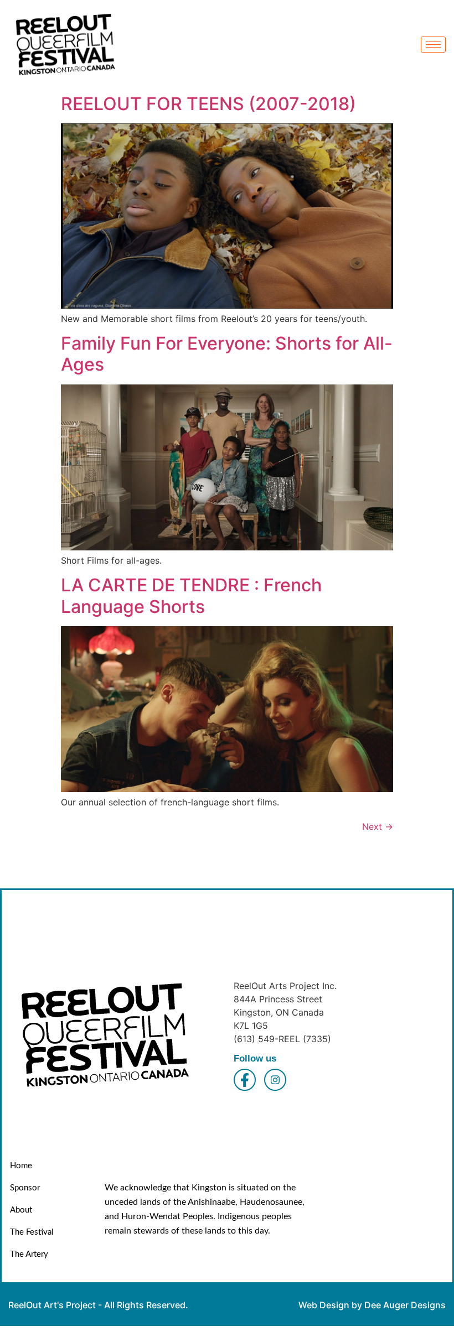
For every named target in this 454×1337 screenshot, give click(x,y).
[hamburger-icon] (433, 45)
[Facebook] (245, 1080)
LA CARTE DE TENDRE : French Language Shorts (191, 595)
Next (377, 826)
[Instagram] (275, 1080)
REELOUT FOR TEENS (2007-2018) (208, 104)
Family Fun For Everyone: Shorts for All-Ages (227, 353)
